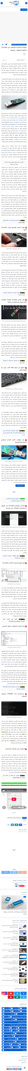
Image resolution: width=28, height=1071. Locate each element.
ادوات (13, 1030)
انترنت (5, 1016)
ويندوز (23, 1008)
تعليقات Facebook (5, 872)
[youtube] (11, 993)
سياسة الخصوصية (22, 1060)
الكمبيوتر (7, 276)
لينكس (23, 1047)
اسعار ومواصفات (9, 1038)
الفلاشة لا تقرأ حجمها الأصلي (16, 120)
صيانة (5, 1027)
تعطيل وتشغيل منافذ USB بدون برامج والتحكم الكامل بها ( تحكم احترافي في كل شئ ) (14, 433)
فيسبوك (6, 1030)
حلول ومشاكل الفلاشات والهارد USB (19, 44)
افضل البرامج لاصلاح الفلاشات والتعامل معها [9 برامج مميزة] (10, 926)
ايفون (8, 1019)
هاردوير (6, 1008)
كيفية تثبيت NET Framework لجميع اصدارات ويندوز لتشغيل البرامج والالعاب (10, 957)
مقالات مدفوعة (8, 1041)
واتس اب (23, 1044)
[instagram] (4, 993)
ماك (14, 1047)
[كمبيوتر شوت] (14, 3)
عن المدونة (24, 1062)
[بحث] (2, 3)
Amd (8, 1033)
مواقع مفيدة (22, 1030)
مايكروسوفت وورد (20, 1036)
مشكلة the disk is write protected (9, 118)
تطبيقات (15, 1011)
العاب (13, 1027)
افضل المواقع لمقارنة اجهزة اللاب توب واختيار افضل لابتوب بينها (10, 969)
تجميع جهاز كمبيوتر (14, 1022)
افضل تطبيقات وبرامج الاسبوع (18, 1016)
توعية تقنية (7, 1036)
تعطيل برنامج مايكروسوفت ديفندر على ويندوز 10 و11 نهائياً (10, 945)
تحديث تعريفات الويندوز (8, 662)
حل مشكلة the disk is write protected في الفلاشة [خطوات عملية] (10, 951)
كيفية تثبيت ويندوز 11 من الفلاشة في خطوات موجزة (15, 913)
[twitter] (17, 993)
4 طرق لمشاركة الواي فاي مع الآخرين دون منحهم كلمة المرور (10, 975)
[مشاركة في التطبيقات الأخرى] (8, 825)
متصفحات (21, 1038)
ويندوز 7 (14, 1050)
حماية (21, 1019)
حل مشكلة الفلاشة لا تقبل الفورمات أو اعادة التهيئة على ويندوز (10, 963)
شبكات (8, 1014)
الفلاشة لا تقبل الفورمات (20, 139)
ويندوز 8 (6, 1044)
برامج (21, 1014)
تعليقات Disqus (14, 872)
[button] (20, 825)
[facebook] (24, 993)
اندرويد (23, 1011)
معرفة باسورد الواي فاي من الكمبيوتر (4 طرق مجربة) (10, 932)
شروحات (14, 1008)
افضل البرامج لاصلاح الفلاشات (9, 126)
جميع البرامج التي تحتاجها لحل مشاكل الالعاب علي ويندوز (10, 938)
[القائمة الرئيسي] (26, 3)
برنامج (14, 152)
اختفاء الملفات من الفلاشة (20, 131)
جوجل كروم (22, 1027)
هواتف (20, 1033)
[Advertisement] (14, 27)
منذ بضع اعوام (23, 910)
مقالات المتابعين (20, 1041)
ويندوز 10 (6, 1011)
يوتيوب (6, 1047)
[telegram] (24, 997)
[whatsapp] (17, 997)
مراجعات (14, 1044)
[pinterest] (11, 997)
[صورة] (23, 926)
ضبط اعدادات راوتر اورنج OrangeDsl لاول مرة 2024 (10, 981)
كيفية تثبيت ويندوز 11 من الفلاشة (12, 220)
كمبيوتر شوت (9, 1066)
